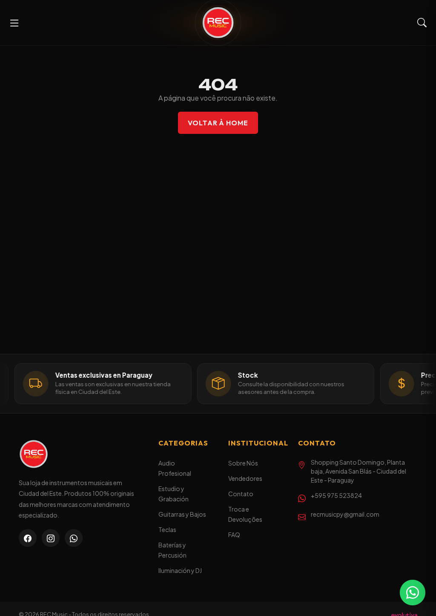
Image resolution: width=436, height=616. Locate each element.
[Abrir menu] (14, 22)
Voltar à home (218, 123)
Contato (240, 493)
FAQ (234, 534)
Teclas (167, 529)
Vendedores (245, 478)
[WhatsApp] (74, 538)
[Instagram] (51, 538)
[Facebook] (28, 538)
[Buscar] (422, 22)
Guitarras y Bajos (182, 514)
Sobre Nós (243, 463)
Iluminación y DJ (180, 570)
